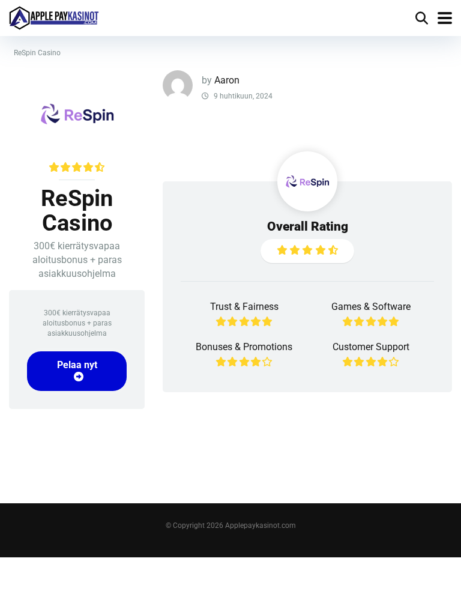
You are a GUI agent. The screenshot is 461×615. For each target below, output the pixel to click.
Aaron (227, 80)
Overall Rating (307, 226)
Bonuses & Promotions (244, 347)
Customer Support (371, 347)
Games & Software (371, 306)
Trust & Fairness (244, 306)
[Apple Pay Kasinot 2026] (54, 16)
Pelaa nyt (77, 365)
